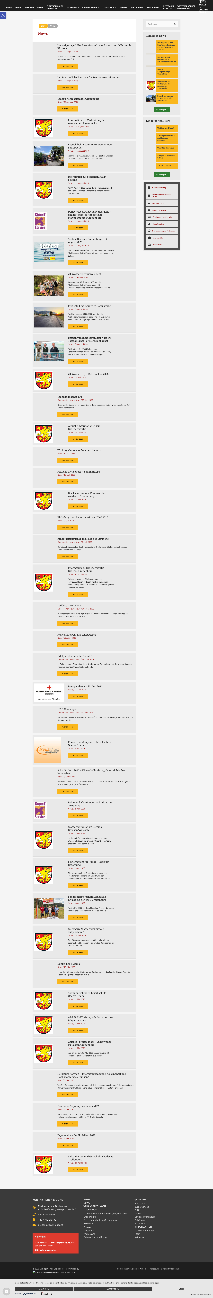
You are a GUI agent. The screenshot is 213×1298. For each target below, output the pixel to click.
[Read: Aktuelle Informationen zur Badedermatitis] (43, 433)
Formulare (139, 1223)
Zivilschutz (157, 245)
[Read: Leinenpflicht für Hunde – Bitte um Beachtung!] (43, 875)
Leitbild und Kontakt (144, 1230)
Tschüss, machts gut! (69, 396)
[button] (3, 15)
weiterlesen (68, 66)
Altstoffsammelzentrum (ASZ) (161, 195)
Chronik (138, 1213)
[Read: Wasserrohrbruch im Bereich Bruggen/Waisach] (43, 840)
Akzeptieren (112, 1289)
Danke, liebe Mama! (68, 963)
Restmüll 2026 (158, 203)
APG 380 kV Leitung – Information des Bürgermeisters (90, 1019)
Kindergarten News (66, 400)
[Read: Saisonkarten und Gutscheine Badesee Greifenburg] (43, 1164)
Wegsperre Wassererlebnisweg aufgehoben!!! (86, 930)
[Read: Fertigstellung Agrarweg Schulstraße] (49, 317)
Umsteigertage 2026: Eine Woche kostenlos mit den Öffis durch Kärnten (94, 47)
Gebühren (139, 1220)
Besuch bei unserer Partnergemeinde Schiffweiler (90, 146)
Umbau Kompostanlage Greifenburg (78, 98)
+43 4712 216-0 (46, 1214)
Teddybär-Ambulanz (69, 605)
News (59, 51)
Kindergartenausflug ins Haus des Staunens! (83, 538)
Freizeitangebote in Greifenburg (100, 1220)
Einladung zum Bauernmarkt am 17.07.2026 (82, 517)
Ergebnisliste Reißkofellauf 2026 (76, 1135)
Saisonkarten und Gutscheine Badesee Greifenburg (90, 1158)
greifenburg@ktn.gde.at (50, 1225)
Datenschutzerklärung (95, 1237)
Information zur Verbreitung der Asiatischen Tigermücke (87, 122)
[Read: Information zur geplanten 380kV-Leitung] (43, 189)
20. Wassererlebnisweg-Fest (84, 273)
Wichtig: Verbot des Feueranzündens (79, 450)
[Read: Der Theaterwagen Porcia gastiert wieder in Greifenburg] (43, 500)
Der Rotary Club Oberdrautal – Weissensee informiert (88, 77)
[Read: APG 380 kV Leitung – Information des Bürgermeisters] (43, 1025)
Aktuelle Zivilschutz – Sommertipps (78, 471)
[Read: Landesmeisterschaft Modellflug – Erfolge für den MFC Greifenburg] (49, 908)
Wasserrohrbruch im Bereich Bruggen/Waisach (85, 828)
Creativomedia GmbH (68, 1272)
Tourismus (90, 1209)
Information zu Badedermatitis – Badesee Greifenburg (87, 569)
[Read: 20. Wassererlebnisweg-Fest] (49, 285)
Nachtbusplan (158, 224)
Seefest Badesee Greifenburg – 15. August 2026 (87, 240)
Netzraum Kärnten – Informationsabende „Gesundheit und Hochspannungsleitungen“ (91, 1075)
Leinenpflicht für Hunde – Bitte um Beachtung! (88, 863)
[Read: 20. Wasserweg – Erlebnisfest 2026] (43, 380)
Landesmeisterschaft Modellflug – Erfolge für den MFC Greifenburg (88, 898)
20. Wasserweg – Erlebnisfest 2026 (88, 374)
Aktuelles (139, 1237)
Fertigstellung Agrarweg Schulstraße (89, 305)
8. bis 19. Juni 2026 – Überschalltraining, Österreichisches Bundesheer (91, 772)
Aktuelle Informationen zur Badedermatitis (84, 427)
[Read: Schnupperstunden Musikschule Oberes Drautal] (43, 1000)
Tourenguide (158, 238)
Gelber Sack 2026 (159, 210)
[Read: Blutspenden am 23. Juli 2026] (49, 692)
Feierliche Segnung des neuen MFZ (78, 1106)
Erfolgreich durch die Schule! (74, 656)
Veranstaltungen (94, 1206)
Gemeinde (140, 1199)
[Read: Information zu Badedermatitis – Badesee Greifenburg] (43, 582)
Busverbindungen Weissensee (164, 231)
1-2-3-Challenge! (66, 709)
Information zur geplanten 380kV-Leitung (88, 178)
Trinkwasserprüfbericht (162, 217)
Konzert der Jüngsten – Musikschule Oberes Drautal (89, 743)
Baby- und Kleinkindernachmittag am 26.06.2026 (90, 804)
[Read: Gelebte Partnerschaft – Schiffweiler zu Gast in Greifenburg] (43, 1053)
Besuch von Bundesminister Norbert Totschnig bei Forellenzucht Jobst (89, 339)
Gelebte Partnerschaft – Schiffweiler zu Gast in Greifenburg (89, 1043)
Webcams (88, 1230)
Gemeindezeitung (159, 187)
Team (137, 1234)
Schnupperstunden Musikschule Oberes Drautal (87, 994)
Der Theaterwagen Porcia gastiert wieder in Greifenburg (87, 494)
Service (88, 1223)
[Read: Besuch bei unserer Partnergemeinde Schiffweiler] (49, 156)
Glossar (87, 1227)
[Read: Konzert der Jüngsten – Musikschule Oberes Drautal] (47, 750)
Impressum (89, 1234)
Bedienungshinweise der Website (132, 1269)
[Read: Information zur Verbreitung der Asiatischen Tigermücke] (43, 128)
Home (86, 1199)
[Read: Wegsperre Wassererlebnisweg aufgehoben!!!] (43, 942)
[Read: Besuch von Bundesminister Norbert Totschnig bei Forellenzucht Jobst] (49, 350)
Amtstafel (139, 1203)
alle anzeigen (161, 110)
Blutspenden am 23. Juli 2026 (85, 686)
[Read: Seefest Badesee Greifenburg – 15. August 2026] (49, 252)
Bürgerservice (141, 1207)
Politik (137, 1210)
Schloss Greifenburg (145, 1217)
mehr (181, 1289)
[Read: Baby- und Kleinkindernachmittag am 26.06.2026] (40, 810)
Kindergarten (143, 1226)
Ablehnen (44, 1289)
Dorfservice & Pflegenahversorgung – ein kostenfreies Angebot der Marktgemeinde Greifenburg (90, 214)
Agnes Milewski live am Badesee (76, 634)
